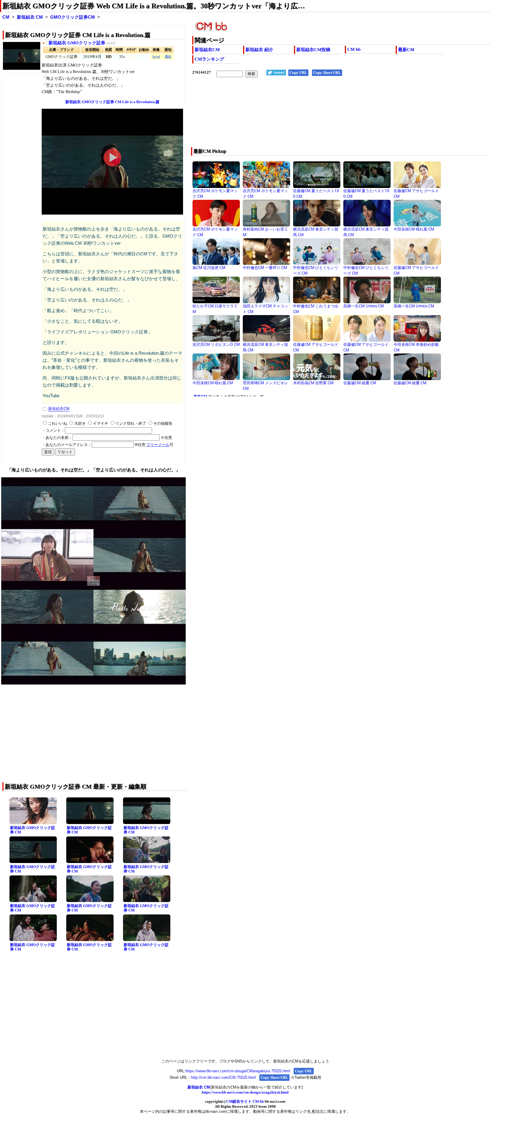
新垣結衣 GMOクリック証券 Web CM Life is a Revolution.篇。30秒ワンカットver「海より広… (153, 6)
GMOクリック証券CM (72, 17)
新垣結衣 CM (30, 17)
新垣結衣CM (207, 49)
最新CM (406, 49)
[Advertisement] (311, 116)
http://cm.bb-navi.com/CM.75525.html (223, 1077)
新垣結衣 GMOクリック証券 (76, 42)
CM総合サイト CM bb (245, 1101)
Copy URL (298, 72)
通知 (168, 56)
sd (158, 56)
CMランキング (209, 59)
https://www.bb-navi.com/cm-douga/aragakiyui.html (245, 1092)
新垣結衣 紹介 (259, 49)
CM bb (353, 49)
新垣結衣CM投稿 (313, 49)
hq (154, 56)
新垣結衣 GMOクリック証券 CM (32, 829)
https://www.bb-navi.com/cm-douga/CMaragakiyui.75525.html (237, 1071)
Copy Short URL (327, 72)
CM (5, 17)
